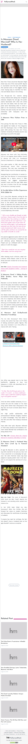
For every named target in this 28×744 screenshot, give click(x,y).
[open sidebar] (2, 2)
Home (9, 37)
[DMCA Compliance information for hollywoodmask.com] (14, 742)
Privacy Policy (20, 730)
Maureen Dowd (14, 585)
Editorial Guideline (8, 732)
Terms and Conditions (11, 730)
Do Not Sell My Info (20, 734)
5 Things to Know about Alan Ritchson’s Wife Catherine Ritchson (8, 334)
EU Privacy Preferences (9, 734)
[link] (5, 334)
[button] (26, 1)
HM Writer (4, 48)
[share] (13, 333)
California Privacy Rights (19, 732)
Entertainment (16, 37)
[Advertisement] (14, 21)
